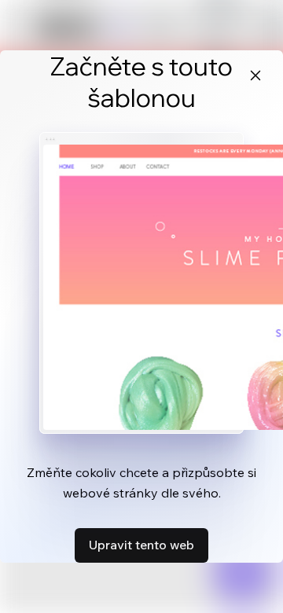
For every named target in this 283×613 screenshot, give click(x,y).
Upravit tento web (141, 544)
